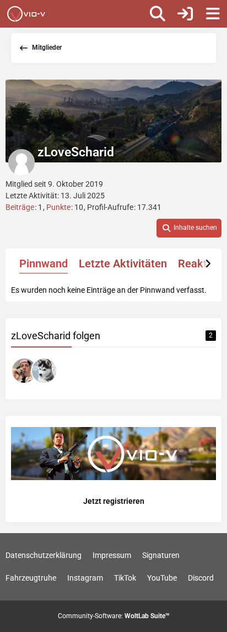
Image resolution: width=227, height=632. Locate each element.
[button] (188, 228)
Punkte (58, 207)
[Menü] (213, 14)
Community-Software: (114, 616)
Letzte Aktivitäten (123, 263)
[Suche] (158, 14)
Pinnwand (43, 263)
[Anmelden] (185, 14)
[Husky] (44, 370)
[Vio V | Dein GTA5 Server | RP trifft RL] (26, 14)
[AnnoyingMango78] (24, 370)
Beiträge (20, 207)
